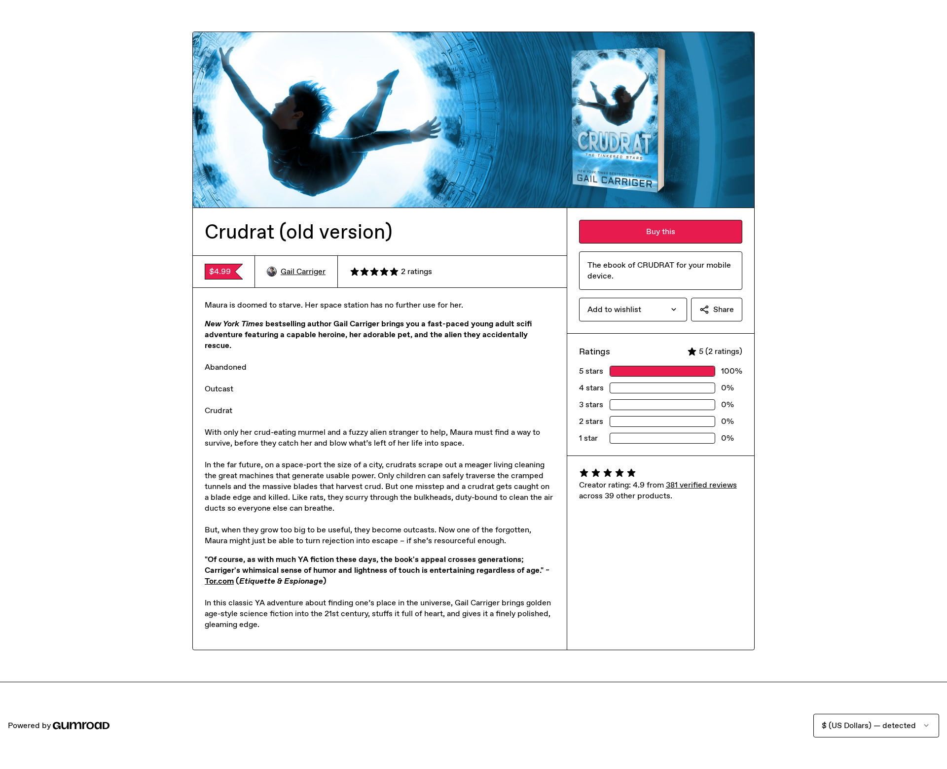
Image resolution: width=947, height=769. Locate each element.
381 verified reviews (701, 484)
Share (723, 309)
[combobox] (633, 309)
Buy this (660, 231)
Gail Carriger (303, 271)
